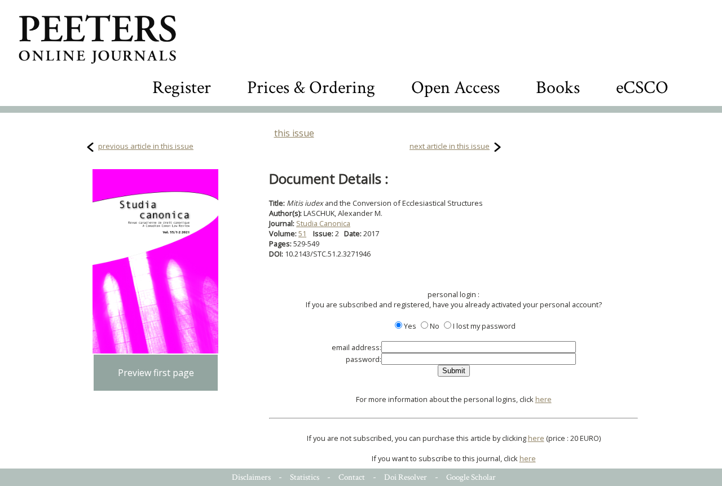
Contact (351, 477)
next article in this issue (450, 146)
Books (558, 87)
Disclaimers (251, 477)
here (543, 399)
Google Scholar (471, 477)
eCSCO (642, 87)
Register (181, 87)
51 (302, 233)
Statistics (304, 477)
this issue (294, 133)
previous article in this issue (145, 146)
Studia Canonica (323, 223)
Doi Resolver (405, 477)
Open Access (455, 87)
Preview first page (156, 372)
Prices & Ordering (311, 87)
